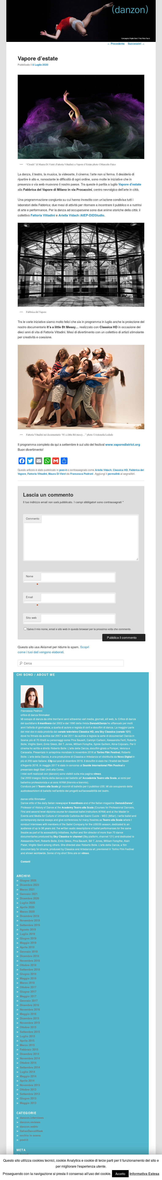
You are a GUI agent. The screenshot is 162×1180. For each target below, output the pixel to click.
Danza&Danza (98, 723)
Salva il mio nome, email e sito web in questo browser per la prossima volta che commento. (79, 629)
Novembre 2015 (30, 1023)
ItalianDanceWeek (31, 1131)
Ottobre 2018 (28, 965)
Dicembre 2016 (29, 1005)
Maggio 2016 (28, 1014)
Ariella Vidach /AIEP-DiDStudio (81, 215)
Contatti (25, 861)
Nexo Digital (124, 757)
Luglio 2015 (27, 1036)
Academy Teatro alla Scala (78, 807)
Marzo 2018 (27, 983)
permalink (114, 474)
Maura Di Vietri (57, 474)
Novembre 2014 (30, 1058)
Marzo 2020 (27, 911)
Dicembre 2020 (29, 898)
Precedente (116, 43)
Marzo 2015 (27, 1045)
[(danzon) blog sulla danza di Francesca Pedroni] (131, 14)
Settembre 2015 (30, 1032)
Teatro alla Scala (48, 786)
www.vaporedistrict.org (122, 444)
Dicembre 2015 (29, 1018)
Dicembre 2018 (29, 956)
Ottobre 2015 (28, 1027)
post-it (63, 470)
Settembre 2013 (30, 1094)
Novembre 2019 (30, 920)
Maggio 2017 (28, 996)
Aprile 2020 (27, 907)
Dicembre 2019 (29, 916)
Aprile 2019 (27, 947)
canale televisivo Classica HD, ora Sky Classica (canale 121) (94, 731)
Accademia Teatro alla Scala (99, 778)
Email (32, 598)
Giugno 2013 (28, 1098)
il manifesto (45, 723)
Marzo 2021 (27, 889)
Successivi (136, 43)
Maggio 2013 (28, 1103)
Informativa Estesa (144, 1173)
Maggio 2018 (28, 978)
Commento (32, 518)
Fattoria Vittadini (43, 215)
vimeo (97, 774)
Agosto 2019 (28, 929)
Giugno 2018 (28, 974)
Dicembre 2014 (29, 1054)
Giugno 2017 (28, 991)
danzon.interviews (32, 1118)
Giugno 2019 (28, 938)
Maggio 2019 (28, 943)
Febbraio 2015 (29, 1049)
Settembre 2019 (30, 925)
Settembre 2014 (30, 1067)
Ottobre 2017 (28, 987)
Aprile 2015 (27, 1041)
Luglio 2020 (27, 903)
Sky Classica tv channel (67, 836)
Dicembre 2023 (29, 885)
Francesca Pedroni (82, 474)
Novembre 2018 (30, 961)
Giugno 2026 (28, 880)
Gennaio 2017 (29, 1001)
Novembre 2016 (30, 1009)
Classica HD (120, 470)
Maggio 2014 (28, 1076)
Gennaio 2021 (29, 894)
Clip (50, 761)
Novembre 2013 (30, 1085)
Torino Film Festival (108, 752)
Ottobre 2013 (28, 1089)
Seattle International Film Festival (103, 765)
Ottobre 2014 (28, 1063)
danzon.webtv (29, 1126)
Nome (32, 577)
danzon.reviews (30, 1122)
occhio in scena (30, 1135)
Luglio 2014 (27, 1072)
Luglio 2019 (27, 934)
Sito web (31, 618)
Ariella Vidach (103, 470)
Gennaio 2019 (29, 951)
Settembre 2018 (30, 969)
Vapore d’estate (129, 184)
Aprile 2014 (27, 1081)
